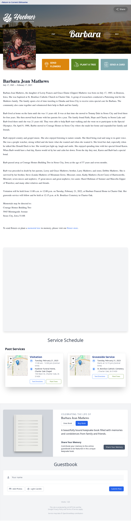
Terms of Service (72, 509)
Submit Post (116, 489)
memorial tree (34, 227)
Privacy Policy (58, 509)
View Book (67, 423)
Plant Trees (54, 381)
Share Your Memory (114, 447)
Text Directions (37, 381)
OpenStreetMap (68, 513)
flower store (72, 227)
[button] (17, 362)
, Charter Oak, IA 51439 (107, 371)
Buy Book (82, 423)
